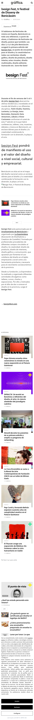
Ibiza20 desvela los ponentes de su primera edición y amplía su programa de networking (16, 436)
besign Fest (6, 49)
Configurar (17, 713)
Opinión (5, 596)
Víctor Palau (6, 605)
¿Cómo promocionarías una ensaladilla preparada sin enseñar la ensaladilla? (21, 626)
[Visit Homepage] (17, 3)
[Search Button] (32, 2)
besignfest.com (10, 304)
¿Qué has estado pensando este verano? (14, 601)
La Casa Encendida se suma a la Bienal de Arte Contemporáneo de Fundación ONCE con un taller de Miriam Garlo (17, 474)
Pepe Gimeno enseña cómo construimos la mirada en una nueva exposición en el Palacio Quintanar (20, 203)
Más (17, 222)
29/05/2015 (16, 19)
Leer (4, 609)
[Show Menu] (2, 2)
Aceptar (17, 701)
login (8, 560)
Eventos (6, 355)
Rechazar (17, 707)
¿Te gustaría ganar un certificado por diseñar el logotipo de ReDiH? (21, 615)
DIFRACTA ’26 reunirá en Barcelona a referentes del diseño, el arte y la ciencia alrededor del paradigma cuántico (21, 213)
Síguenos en (10, 26)
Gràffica (7, 19)
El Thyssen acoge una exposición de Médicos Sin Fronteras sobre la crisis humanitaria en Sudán (15, 547)
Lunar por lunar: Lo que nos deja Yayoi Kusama (20, 635)
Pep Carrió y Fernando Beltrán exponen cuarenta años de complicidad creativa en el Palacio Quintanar (16, 511)
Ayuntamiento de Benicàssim (14, 231)
